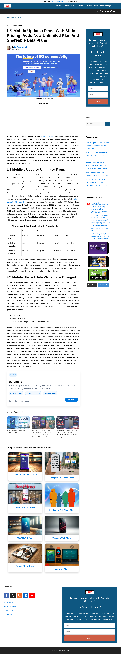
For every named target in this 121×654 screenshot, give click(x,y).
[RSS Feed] (19, 595)
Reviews (82, 6)
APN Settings (105, 6)
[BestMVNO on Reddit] (111, 11)
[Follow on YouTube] (32, 595)
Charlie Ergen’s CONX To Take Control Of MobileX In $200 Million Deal (97, 146)
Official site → (71, 400)
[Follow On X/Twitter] (13, 595)
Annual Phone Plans (25, 566)
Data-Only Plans (61, 569)
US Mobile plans (16, 393)
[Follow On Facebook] (6, 595)
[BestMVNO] (7, 6)
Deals (96, 6)
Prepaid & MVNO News (13, 17)
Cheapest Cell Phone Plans (62, 478)
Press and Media (10, 606)
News (89, 6)
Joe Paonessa (19, 47)
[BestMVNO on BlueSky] (114, 11)
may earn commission (57, 1)
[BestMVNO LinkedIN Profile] (97, 11)
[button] (114, 6)
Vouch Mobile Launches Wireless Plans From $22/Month (16, 432)
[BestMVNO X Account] (102, 11)
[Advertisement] (43, 120)
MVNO (58, 6)
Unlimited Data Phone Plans (25, 474)
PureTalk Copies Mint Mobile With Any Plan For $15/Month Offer (97, 156)
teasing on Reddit (47, 136)
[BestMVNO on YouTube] (108, 11)
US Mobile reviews (33, 393)
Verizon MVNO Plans (61, 538)
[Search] (107, 124)
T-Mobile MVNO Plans (25, 507)
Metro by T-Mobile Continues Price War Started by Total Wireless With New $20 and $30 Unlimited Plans (42, 433)
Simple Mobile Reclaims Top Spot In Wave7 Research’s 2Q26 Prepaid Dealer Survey (96, 165)
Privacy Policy (9, 610)
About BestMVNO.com (12, 603)
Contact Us (8, 614)
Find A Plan (69, 6)
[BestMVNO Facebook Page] (100, 11)
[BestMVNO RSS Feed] (105, 11)
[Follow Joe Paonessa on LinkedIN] (26, 47)
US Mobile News (16, 25)
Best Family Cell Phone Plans (61, 510)
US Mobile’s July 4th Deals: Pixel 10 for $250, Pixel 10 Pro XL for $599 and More (67, 432)
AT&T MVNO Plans (25, 538)
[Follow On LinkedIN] (25, 595)
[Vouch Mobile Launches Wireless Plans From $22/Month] (18, 422)
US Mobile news (50, 393)
